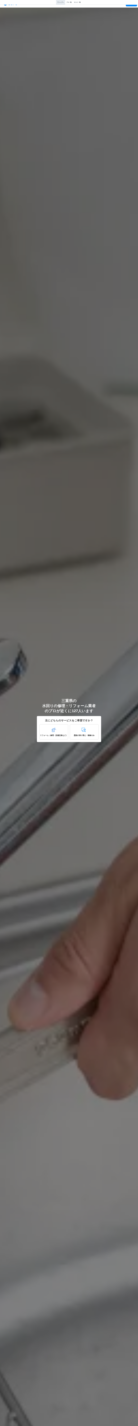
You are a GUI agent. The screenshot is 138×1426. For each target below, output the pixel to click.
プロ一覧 (69, 2)
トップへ (61, 2)
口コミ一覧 (77, 2)
